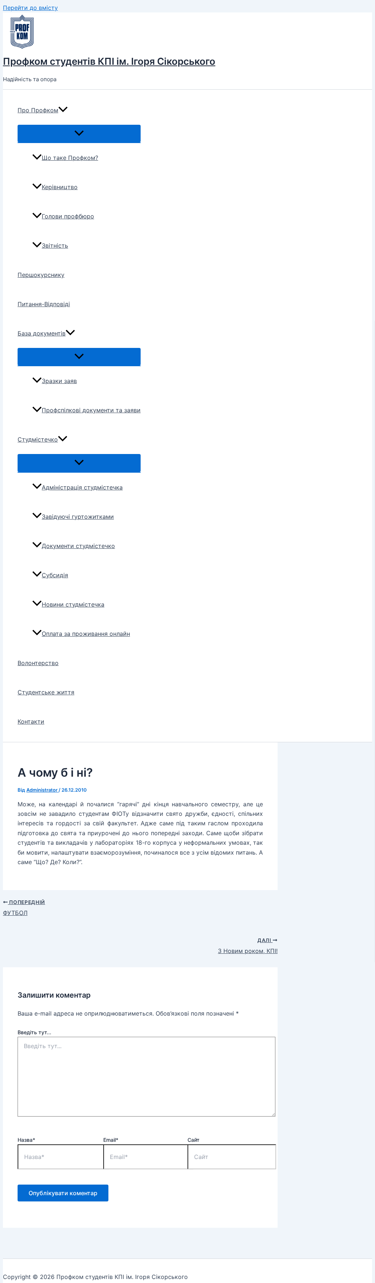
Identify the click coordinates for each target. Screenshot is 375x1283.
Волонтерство (38, 663)
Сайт (194, 1140)
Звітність (55, 245)
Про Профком (38, 110)
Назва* (26, 1140)
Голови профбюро (68, 216)
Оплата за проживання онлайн (86, 633)
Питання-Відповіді (44, 304)
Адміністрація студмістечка (82, 487)
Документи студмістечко (78, 545)
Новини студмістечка (73, 604)
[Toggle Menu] (79, 133)
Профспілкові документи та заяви (91, 410)
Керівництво (60, 187)
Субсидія (55, 575)
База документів (42, 333)
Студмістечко (38, 439)
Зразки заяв (59, 380)
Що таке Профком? (70, 157)
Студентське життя (46, 692)
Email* (110, 1140)
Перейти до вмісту (30, 7)
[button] (63, 110)
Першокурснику (41, 274)
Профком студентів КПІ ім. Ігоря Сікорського (109, 61)
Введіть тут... (34, 1032)
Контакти (31, 721)
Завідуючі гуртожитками (78, 516)
